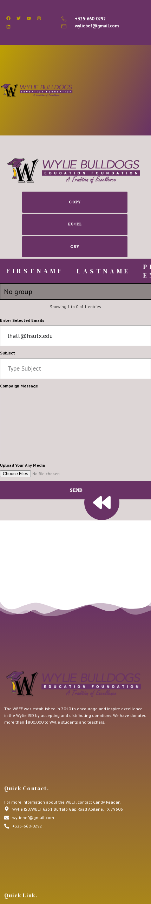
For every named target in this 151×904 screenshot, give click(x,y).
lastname (104, 271)
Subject (7, 352)
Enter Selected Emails (22, 320)
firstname (35, 270)
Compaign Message (19, 385)
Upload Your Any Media (22, 465)
